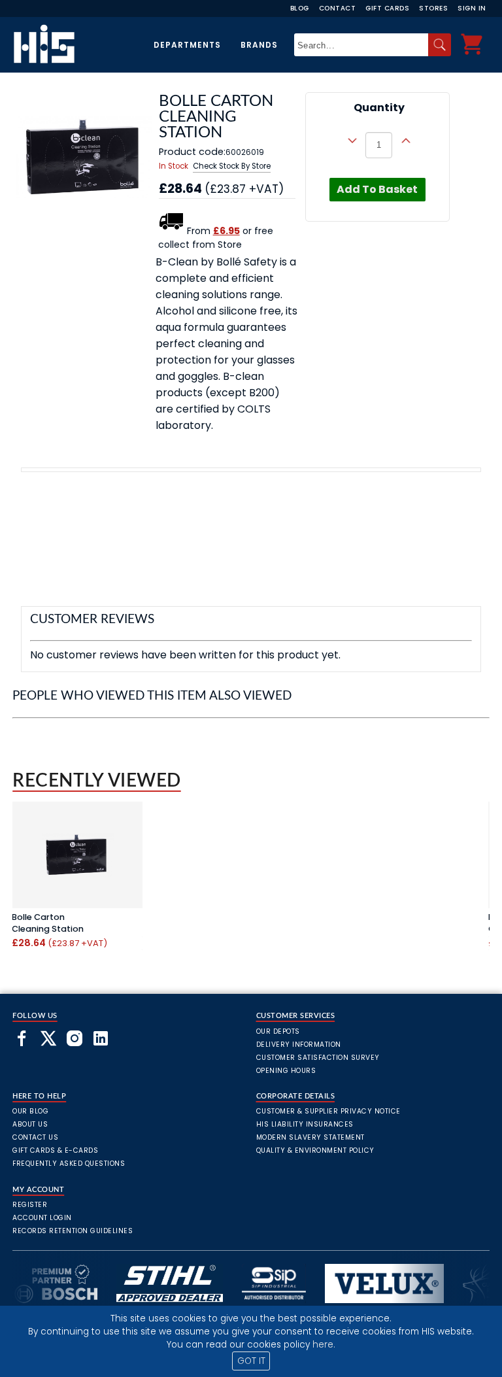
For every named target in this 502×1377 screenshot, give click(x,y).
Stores (433, 8)
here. (323, 1344)
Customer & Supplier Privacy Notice (328, 1111)
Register (29, 1205)
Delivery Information (298, 1044)
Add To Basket (377, 189)
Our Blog (30, 1111)
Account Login (42, 1218)
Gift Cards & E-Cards (55, 1150)
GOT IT (251, 1361)
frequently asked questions (68, 1163)
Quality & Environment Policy (315, 1150)
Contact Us (35, 1137)
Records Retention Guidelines (72, 1231)
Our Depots (278, 1031)
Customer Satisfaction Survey (318, 1057)
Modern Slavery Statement (310, 1137)
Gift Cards (387, 8)
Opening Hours (286, 1071)
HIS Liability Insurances (305, 1124)
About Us (30, 1124)
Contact (337, 8)
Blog (299, 8)
